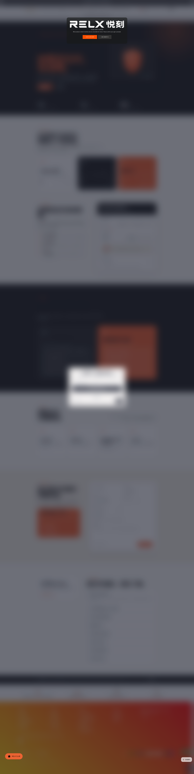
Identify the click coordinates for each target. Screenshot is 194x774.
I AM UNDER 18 (104, 37)
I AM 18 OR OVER (90, 37)
